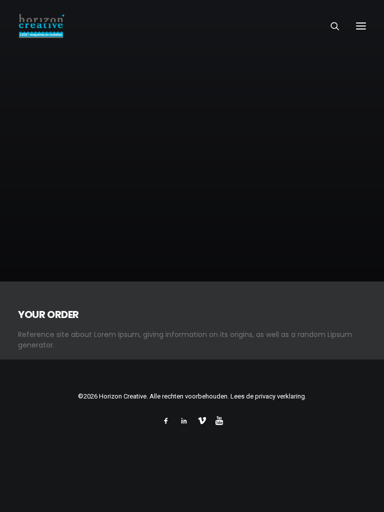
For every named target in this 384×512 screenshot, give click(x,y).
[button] (361, 26)
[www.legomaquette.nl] (127, 26)
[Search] (331, 26)
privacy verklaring (280, 396)
